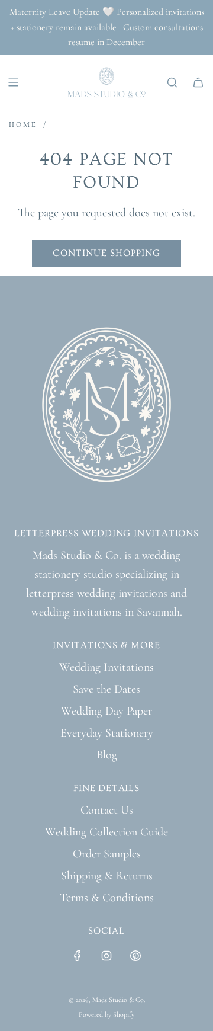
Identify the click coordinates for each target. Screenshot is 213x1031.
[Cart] (198, 82)
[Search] (172, 82)
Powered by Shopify (106, 1014)
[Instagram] (106, 956)
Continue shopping (106, 253)
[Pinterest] (135, 956)
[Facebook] (77, 956)
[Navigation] (13, 82)
